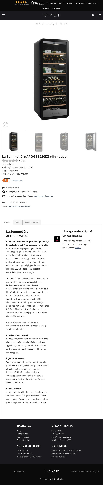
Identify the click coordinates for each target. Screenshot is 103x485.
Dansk (81, 471)
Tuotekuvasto (68, 3)
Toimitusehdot (45, 479)
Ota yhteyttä (46, 8)
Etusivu (38, 24)
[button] (24, 3)
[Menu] (3, 15)
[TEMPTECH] (51, 15)
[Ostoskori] (99, 15)
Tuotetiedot (56, 8)
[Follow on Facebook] (45, 471)
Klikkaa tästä (70, 453)
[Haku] (93, 15)
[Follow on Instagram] (49, 471)
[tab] (18, 222)
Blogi (59, 3)
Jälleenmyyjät (79, 3)
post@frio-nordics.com (61, 436)
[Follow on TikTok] (53, 471)
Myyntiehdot (58, 479)
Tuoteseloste (16, 180)
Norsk (88, 471)
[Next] (95, 79)
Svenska (73, 471)
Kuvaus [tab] (7, 222)
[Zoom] (5, 124)
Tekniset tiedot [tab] (31, 222)
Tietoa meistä (51, 3)
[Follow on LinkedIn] (57, 471)
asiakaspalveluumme (43, 195)
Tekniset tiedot (23, 440)
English (96, 471)
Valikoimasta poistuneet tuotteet (55, 24)
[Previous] (7, 79)
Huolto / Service (92, 3)
